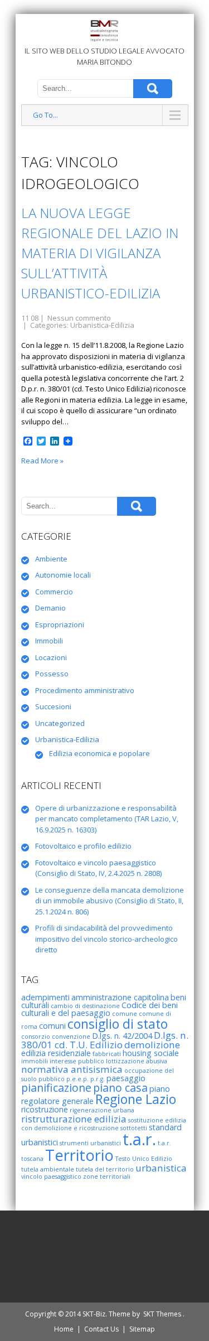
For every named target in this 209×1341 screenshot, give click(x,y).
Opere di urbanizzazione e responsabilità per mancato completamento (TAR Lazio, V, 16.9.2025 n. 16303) (106, 819)
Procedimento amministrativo (84, 690)
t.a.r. (139, 1139)
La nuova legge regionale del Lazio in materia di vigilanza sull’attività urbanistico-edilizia (99, 253)
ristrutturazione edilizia (74, 1118)
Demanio (50, 608)
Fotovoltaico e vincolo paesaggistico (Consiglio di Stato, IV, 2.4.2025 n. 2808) (98, 868)
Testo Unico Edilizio (143, 1159)
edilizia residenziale (56, 1053)
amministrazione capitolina (120, 997)
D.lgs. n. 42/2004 (122, 1035)
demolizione (152, 1044)
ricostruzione (44, 1109)
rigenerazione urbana (102, 1110)
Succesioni (53, 706)
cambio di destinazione (85, 1006)
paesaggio (125, 1078)
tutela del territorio (105, 1169)
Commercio (54, 592)
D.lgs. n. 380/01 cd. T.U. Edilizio (104, 1040)
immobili (34, 1061)
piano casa (120, 1087)
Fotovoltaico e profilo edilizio (83, 846)
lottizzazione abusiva (136, 1061)
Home (64, 1329)
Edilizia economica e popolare (99, 753)
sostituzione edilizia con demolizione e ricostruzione (103, 1124)
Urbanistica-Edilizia (102, 325)
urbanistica (161, 1167)
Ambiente (51, 559)
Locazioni (51, 657)
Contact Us (101, 1329)
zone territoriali (106, 1176)
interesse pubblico (77, 1061)
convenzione (71, 1036)
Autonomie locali (63, 575)
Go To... (45, 115)
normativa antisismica (72, 1069)
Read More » (42, 461)
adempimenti (45, 997)
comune (124, 1014)
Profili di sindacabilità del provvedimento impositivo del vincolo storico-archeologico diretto (106, 939)
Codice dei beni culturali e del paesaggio (99, 1009)
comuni (52, 1025)
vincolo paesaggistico (51, 1176)
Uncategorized (60, 723)
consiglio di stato (117, 1024)
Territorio (79, 1155)
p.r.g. (97, 1079)
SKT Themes (162, 1314)
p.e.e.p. (77, 1079)
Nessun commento (79, 318)
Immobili (49, 641)
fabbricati (107, 1054)
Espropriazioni (59, 624)
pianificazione (56, 1087)
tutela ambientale (47, 1169)
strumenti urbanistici (90, 1143)
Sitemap (142, 1329)
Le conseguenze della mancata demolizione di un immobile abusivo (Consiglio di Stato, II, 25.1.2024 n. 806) (109, 901)
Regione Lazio (135, 1099)
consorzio (35, 1036)
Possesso (52, 674)
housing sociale (151, 1053)
